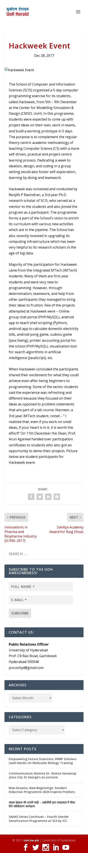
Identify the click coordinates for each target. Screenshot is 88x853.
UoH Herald (31, 840)
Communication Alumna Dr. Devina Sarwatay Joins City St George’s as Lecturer (42, 775)
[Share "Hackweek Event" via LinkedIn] (48, 496)
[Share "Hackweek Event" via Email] (57, 496)
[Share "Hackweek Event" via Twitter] (39, 496)
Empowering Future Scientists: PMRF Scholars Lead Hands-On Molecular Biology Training (42, 761)
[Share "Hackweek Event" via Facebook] (31, 496)
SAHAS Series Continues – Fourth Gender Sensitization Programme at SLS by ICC (39, 819)
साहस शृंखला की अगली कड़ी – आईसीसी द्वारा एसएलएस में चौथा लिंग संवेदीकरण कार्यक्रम (42, 804)
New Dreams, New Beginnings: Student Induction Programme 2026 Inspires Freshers (42, 790)
